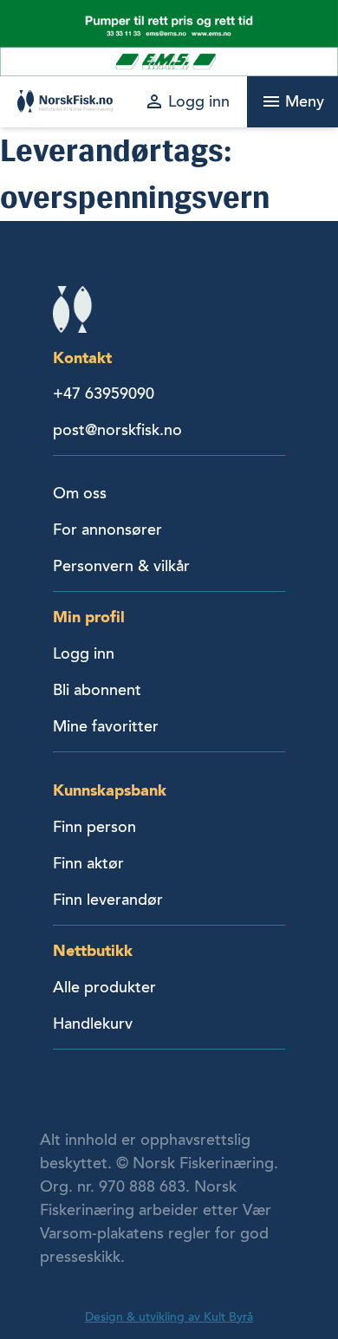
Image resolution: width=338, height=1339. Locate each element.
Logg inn (83, 653)
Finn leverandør (108, 899)
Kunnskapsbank (109, 790)
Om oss (80, 493)
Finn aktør (88, 863)
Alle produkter (104, 987)
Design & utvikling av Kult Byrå (169, 1317)
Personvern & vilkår (121, 565)
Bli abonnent (97, 689)
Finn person (94, 826)
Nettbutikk (93, 950)
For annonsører (107, 529)
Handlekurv (93, 1023)
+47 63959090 (103, 393)
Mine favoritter (106, 726)
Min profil (89, 617)
